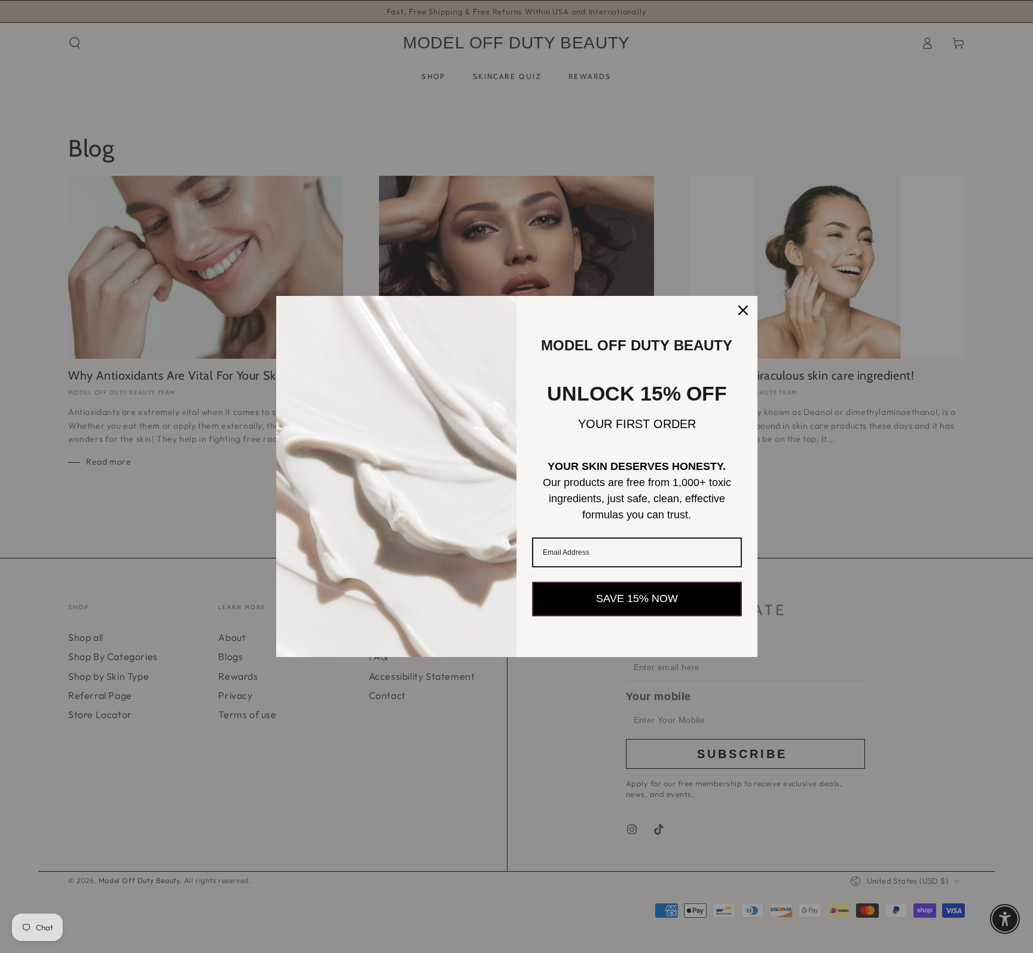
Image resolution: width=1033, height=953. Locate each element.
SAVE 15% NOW (637, 598)
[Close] (743, 310)
